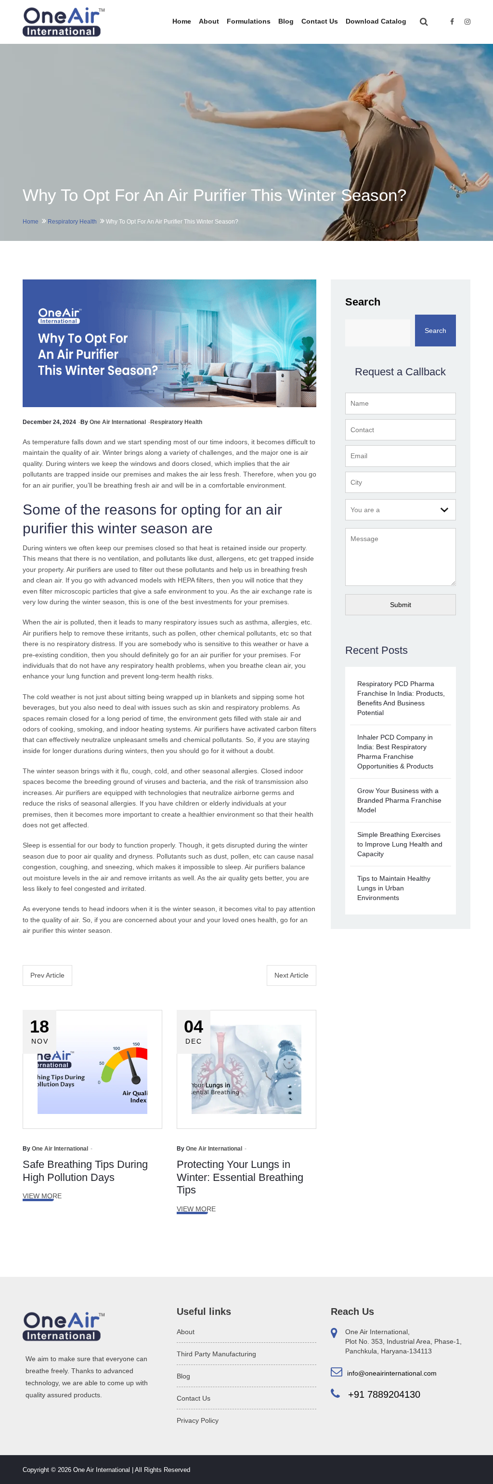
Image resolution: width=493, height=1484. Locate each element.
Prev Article (47, 975)
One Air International (118, 422)
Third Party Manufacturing (216, 1354)
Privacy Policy (198, 1420)
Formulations (249, 21)
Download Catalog (376, 21)
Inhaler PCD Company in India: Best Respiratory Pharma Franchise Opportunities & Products (395, 751)
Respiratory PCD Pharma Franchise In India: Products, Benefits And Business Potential (401, 698)
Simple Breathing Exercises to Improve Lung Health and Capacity (399, 844)
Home (181, 21)
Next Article (291, 975)
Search (362, 302)
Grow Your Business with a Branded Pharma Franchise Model (399, 800)
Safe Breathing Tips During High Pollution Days (85, 1170)
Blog (286, 21)
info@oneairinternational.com (391, 1373)
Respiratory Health (72, 221)
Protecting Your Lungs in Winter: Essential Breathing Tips (240, 1177)
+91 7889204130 (382, 1394)
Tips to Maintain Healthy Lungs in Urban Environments (393, 887)
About (209, 21)
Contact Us (319, 21)
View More (42, 1196)
